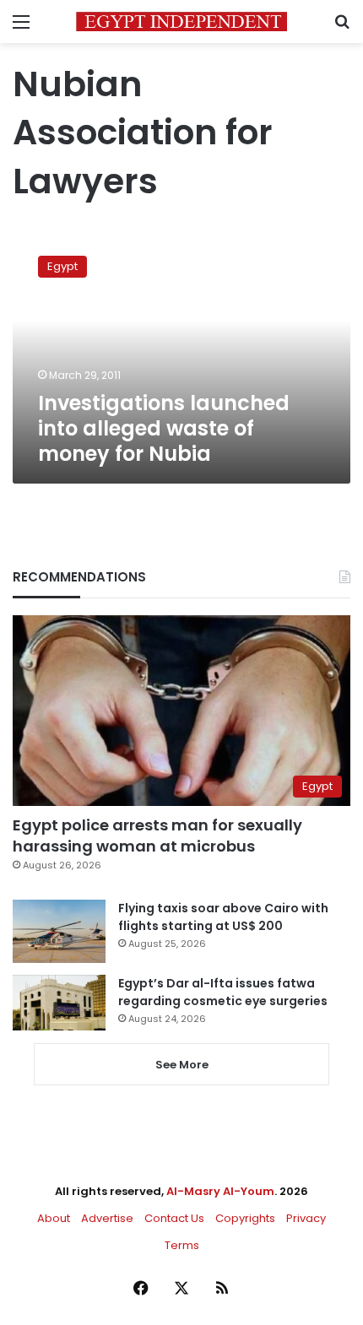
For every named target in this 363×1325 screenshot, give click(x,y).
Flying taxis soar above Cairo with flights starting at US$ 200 (223, 917)
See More (182, 1065)
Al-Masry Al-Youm (220, 1191)
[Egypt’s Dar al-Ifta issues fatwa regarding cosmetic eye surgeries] (59, 1002)
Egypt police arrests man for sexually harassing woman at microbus (157, 835)
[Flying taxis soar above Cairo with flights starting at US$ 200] (59, 931)
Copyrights (245, 1218)
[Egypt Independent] (181, 21)
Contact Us (174, 1218)
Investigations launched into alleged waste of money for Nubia (164, 428)
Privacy (306, 1218)
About (53, 1218)
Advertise (107, 1218)
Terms (182, 1245)
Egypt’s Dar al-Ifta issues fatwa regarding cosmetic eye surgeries (223, 992)
